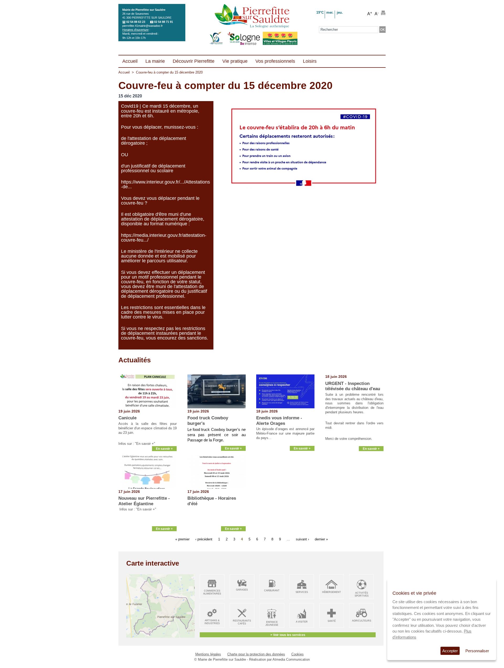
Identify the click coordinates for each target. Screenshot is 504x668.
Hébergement (331, 592)
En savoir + (164, 448)
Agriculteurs (361, 620)
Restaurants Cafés (242, 622)
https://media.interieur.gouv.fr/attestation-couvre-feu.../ (163, 238)
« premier (182, 539)
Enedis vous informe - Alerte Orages (279, 420)
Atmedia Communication (291, 659)
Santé (332, 621)
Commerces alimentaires (212, 592)
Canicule (127, 417)
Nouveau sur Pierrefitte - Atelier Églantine (144, 501)
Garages (242, 589)
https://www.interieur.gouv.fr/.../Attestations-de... (165, 184)
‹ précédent (203, 539)
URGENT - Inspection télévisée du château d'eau (352, 386)
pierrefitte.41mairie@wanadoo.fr (142, 25)
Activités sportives (362, 594)
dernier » (321, 539)
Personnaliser (477, 651)
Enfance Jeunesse (271, 623)
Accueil (124, 72)
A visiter (302, 621)
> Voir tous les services (287, 634)
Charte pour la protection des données (256, 654)
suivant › (302, 539)
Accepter (450, 651)
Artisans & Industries (212, 622)
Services (302, 592)
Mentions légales (208, 654)
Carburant (272, 590)
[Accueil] (251, 16)
